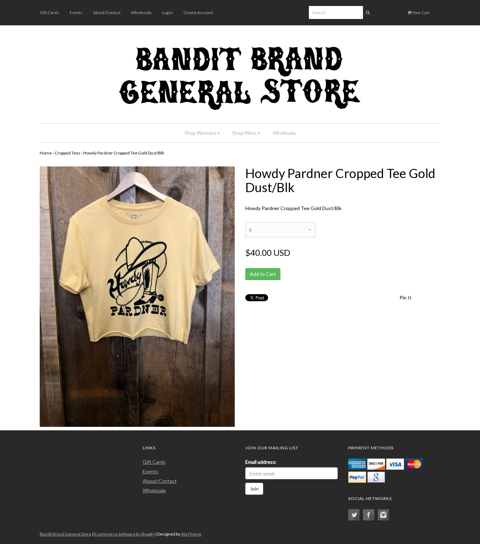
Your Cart (420, 12)
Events (76, 12)
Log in (167, 12)
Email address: (261, 462)
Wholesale (141, 12)
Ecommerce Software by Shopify (124, 534)
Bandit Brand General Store (65, 534)
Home (46, 153)
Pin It (405, 298)
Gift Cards (49, 12)
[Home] (240, 76)
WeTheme (191, 534)
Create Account (198, 12)
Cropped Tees (67, 153)
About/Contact (107, 12)
